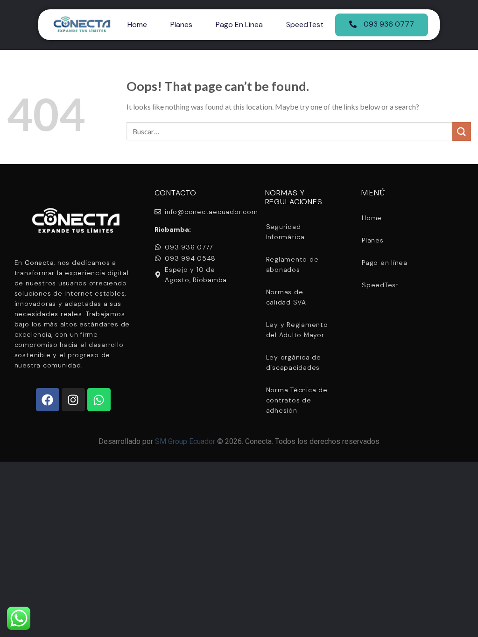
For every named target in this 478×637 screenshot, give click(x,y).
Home (137, 24)
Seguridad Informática (285, 231)
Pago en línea (239, 24)
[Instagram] (73, 399)
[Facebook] (47, 399)
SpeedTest (304, 24)
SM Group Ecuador (185, 441)
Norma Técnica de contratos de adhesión (297, 400)
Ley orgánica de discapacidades (293, 362)
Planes (181, 24)
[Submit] (461, 131)
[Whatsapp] (99, 399)
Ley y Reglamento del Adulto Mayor (297, 329)
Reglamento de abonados (292, 264)
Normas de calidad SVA (286, 297)
